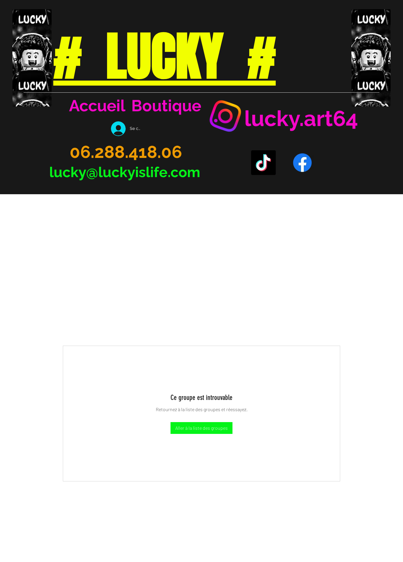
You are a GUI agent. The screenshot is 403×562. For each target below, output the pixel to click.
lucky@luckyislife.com (124, 172)
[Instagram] (225, 116)
